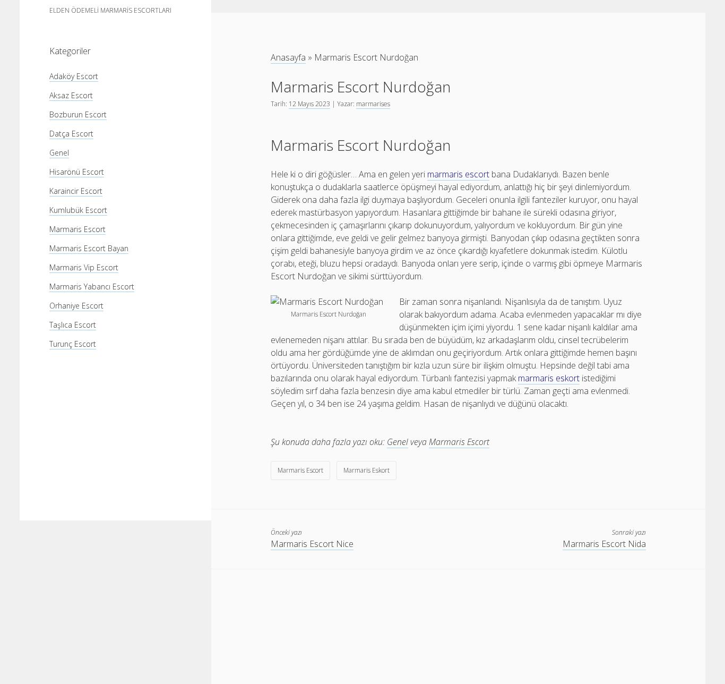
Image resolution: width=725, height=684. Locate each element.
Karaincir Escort (75, 191)
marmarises (373, 103)
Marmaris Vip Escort (83, 267)
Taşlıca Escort (72, 325)
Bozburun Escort (78, 114)
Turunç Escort (72, 344)
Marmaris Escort (77, 229)
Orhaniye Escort (76, 306)
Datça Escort (71, 134)
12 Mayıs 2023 (309, 103)
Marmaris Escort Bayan (88, 248)
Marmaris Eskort (366, 470)
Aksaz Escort (71, 95)
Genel (59, 153)
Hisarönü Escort (76, 172)
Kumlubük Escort (78, 210)
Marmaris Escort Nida (604, 544)
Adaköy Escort (73, 76)
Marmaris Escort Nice (312, 544)
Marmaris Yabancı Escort (91, 286)
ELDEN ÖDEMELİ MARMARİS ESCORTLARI (110, 10)
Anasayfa (288, 57)
